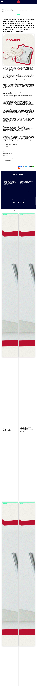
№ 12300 (18, 69)
